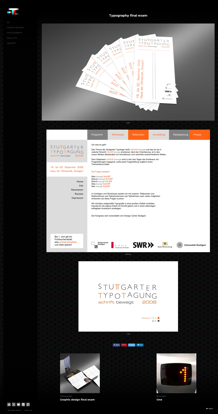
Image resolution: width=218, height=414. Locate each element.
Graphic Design (15, 28)
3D (8, 22)
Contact (11, 43)
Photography (14, 33)
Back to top (29, 410)
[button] (209, 409)
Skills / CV (12, 38)
